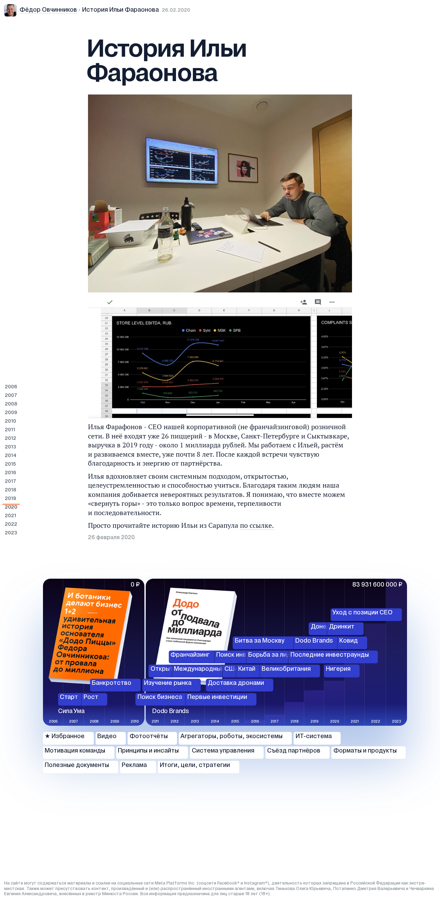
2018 (10, 490)
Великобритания (286, 669)
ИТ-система (314, 736)
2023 (11, 533)
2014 (10, 456)
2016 (10, 473)
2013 (10, 447)
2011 (10, 430)
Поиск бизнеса (160, 697)
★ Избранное (65, 736)
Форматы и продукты (365, 751)
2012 (10, 438)
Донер (320, 627)
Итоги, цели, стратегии (195, 765)
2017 (10, 481)
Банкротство (111, 683)
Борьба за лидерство (280, 655)
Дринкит (341, 627)
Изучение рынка (167, 683)
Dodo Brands (314, 641)
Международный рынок (209, 669)
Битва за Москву (260, 641)
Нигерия (338, 669)
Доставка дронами (236, 683)
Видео (107, 736)
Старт (69, 697)
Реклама (134, 765)
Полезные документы (77, 765)
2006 (11, 387)
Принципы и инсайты (148, 751)
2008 (11, 404)
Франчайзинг (190, 655)
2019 (10, 499)
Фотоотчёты (149, 736)
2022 (11, 524)
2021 (10, 516)
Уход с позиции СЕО (362, 612)
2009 (11, 413)
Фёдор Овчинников (48, 10)
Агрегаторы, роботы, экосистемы (231, 736)
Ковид (348, 641)
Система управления (223, 751)
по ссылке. (257, 525)
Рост (91, 697)
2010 (10, 421)
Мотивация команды (75, 751)
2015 (10, 464)
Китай (246, 669)
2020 (11, 507)
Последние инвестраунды (329, 655)
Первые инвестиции (217, 697)
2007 (11, 395)
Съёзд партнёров (293, 751)
